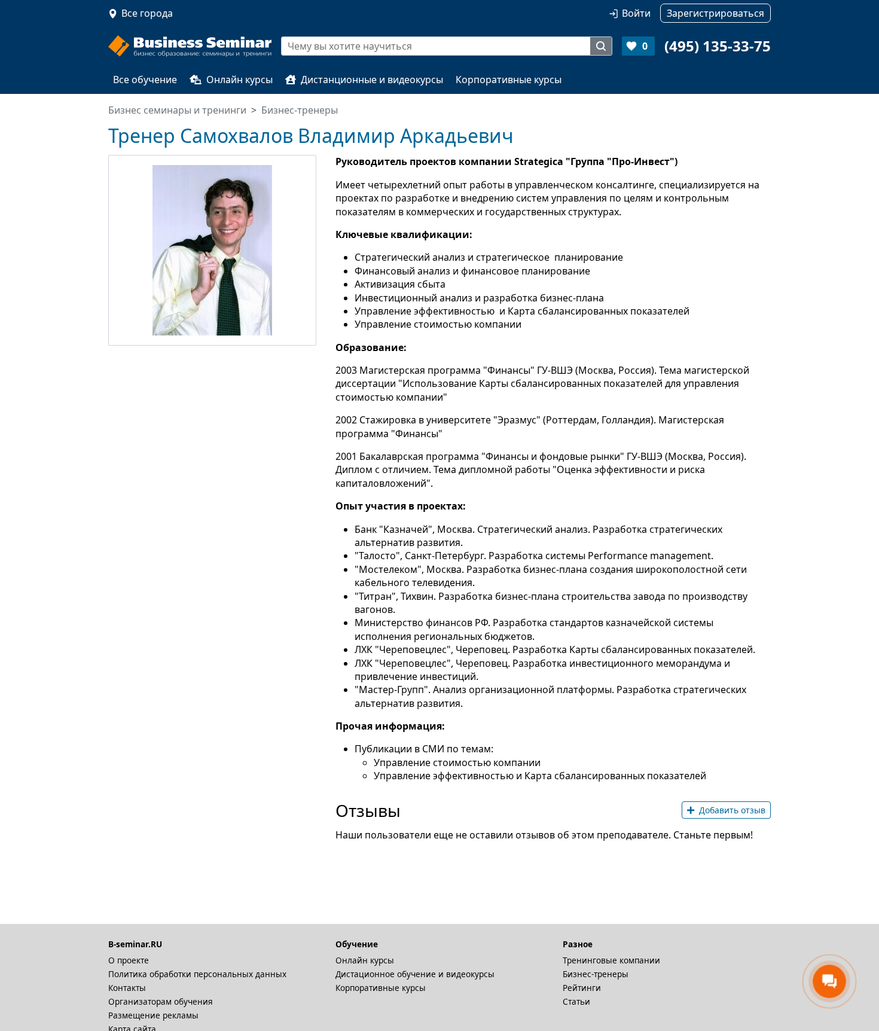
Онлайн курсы (239, 79)
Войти (636, 13)
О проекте (128, 960)
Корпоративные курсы (508, 79)
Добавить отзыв (732, 810)
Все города (147, 13)
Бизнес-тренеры (595, 974)
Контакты (127, 987)
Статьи (576, 1001)
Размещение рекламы (153, 1015)
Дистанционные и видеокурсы (372, 79)
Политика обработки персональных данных (197, 974)
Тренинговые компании (611, 960)
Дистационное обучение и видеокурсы (415, 974)
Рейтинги (582, 987)
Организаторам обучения (160, 1001)
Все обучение (145, 79)
